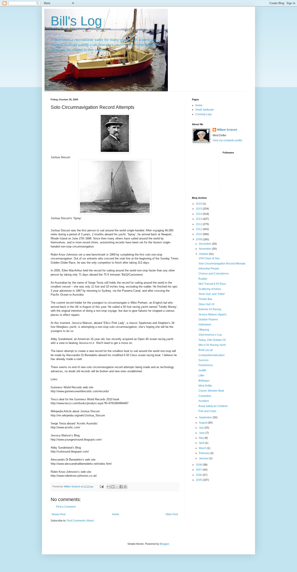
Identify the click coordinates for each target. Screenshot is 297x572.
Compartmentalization (212, 355)
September (206, 417)
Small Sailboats (204, 109)
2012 (199, 224)
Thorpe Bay (205, 299)
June (202, 432)
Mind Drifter (205, 385)
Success (204, 360)
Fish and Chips (207, 411)
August (203, 422)
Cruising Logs (203, 114)
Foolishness (206, 365)
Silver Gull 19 (206, 304)
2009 (199, 239)
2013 (199, 218)
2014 (199, 213)
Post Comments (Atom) (80, 520)
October (204, 254)
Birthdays (204, 380)
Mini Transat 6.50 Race (212, 283)
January (204, 458)
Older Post (171, 514)
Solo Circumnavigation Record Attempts (222, 263)
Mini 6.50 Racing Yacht (212, 345)
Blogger (164, 543)
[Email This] (109, 487)
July (201, 427)
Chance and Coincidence (214, 273)
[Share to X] (117, 487)
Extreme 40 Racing (210, 309)
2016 (199, 203)
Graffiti (202, 370)
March (203, 448)
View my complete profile (227, 140)
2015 (199, 208)
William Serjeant (227, 129)
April (202, 442)
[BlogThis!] (113, 487)
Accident (204, 400)
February (204, 453)
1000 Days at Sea (209, 258)
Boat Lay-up (206, 350)
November (205, 248)
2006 (199, 474)
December (205, 243)
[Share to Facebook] (121, 487)
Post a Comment (66, 506)
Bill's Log (76, 21)
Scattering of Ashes (210, 289)
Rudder (203, 278)
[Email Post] (101, 486)
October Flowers (208, 319)
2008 (199, 464)
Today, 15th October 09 (212, 340)
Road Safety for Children (213, 406)
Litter (201, 375)
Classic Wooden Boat (211, 390)
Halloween (205, 324)
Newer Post (58, 514)
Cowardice (205, 395)
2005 (199, 479)
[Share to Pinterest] (125, 487)
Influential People (209, 268)
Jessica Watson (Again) (212, 314)
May (202, 437)
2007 (199, 469)
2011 (199, 229)
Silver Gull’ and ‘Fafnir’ (212, 294)
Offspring (204, 329)
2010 (199, 234)
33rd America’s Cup (210, 334)
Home (115, 514)
